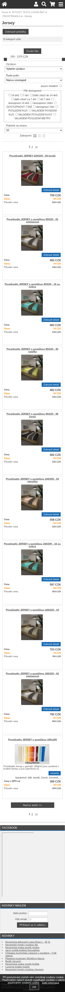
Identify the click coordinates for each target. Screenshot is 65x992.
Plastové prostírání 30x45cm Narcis (24, 958)
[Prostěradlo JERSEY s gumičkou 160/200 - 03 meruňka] (32, 497)
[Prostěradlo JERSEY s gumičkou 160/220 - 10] (32, 627)
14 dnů (15, 95)
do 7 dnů (45, 99)
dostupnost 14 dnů (18, 103)
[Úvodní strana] (4, 5)
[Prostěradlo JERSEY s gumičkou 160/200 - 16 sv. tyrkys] (32, 562)
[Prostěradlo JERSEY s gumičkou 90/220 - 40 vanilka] (32, 367)
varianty (54, 773)
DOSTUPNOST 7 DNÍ (19, 106)
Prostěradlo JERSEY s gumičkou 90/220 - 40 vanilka (32, 350)
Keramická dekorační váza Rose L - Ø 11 (27, 942)
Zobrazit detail (51, 190)
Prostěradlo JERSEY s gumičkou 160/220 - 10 (32, 610)
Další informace (50, 983)
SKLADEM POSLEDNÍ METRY (32, 118)
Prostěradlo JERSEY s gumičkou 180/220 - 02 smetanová (32, 674)
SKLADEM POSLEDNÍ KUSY (35, 114)
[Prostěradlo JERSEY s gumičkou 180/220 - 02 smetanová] (32, 692)
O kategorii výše (12, 39)
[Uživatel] (36, 5)
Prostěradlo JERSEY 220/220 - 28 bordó (32, 156)
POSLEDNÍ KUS (18, 110)
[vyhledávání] (44, 5)
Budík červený (13, 961)
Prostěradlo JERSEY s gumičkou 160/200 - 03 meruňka (32, 480)
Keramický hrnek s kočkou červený (24, 969)
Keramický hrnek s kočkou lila (21, 944)
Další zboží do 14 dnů (45, 95)
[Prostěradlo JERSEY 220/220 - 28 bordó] (32, 173)
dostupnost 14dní (43, 103)
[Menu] (61, 4)
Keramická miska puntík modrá (22, 947)
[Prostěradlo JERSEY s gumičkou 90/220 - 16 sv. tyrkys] (32, 303)
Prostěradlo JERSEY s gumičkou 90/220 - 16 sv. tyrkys (32, 285)
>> (36, 147)
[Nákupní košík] (52, 5)
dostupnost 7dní (45, 106)
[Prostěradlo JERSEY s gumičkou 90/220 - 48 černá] (32, 432)
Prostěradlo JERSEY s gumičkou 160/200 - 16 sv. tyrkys (32, 545)
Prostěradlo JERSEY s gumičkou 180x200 (32, 739)
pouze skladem (49, 86)
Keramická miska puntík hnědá (22, 964)
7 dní (26, 95)
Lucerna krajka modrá (17, 967)
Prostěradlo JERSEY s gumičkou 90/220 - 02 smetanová (32, 220)
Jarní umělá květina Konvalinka (22, 950)
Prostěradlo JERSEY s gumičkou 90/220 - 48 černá (32, 415)
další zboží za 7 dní (25, 99)
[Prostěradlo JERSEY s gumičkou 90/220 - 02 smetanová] (32, 238)
